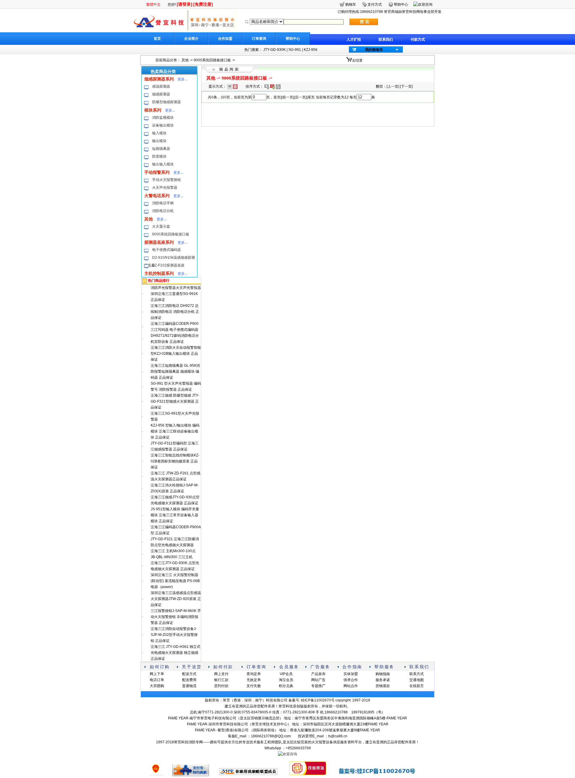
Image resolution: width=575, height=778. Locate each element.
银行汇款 (221, 680)
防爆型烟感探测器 (166, 102)
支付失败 (253, 686)
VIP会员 (286, 674)
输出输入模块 (163, 164)
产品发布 (318, 674)
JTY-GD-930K (274, 50)
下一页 (406, 86)
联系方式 (416, 674)
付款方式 (418, 39)
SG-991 (294, 50)
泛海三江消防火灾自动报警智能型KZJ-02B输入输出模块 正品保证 (176, 353)
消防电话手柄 (163, 203)
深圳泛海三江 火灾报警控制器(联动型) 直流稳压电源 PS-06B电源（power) (175, 581)
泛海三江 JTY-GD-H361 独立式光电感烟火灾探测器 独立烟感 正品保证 (175, 653)
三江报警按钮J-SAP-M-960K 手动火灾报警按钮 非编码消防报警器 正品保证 (176, 617)
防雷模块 (159, 156)
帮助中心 (293, 38)
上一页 (393, 86)
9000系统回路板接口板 (212, 60)
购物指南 (383, 674)
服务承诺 (383, 680)
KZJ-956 (310, 50)
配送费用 (189, 680)
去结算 (357, 60)
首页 (157, 38)
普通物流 (189, 686)
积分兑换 (286, 686)
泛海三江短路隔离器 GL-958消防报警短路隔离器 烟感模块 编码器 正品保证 (175, 371)
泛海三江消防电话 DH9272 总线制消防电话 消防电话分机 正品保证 (175, 312)
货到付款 (221, 686)
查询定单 (253, 674)
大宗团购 (157, 686)
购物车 (350, 4)
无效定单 (253, 680)
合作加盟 (225, 38)
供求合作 (351, 680)
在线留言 (416, 686)
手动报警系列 (157, 172)
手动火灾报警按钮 (166, 180)
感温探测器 (161, 86)
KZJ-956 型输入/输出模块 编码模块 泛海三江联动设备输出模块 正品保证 (175, 431)
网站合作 (351, 686)
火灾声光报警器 (164, 187)
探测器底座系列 (159, 242)
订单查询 (259, 38)
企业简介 (191, 38)
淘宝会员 (286, 680)
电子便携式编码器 (166, 250)
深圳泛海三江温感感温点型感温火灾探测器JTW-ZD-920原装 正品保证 (176, 599)
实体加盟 (351, 674)
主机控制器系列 (159, 273)
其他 (185, 60)
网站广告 (318, 680)
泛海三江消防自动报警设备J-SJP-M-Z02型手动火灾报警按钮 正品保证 (174, 635)
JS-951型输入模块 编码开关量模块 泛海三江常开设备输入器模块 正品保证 (175, 515)
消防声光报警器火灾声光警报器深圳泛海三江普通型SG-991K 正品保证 (176, 294)
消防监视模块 (163, 117)
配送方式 (189, 674)
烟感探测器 (161, 94)
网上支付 (221, 674)
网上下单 (157, 674)
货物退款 (383, 686)
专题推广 (318, 686)
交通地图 (416, 680)
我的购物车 (374, 50)
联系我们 (386, 39)
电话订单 (157, 680)
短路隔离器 (161, 149)
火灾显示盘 (161, 226)
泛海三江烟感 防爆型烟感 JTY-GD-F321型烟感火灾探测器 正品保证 (175, 401)
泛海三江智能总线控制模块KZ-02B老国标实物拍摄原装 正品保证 (175, 461)
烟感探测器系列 (159, 79)
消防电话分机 (163, 211)
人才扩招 (353, 39)
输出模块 (159, 141)
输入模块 (159, 133)
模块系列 (152, 110)
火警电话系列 (157, 195)
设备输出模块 (163, 125)
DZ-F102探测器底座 (168, 265)
